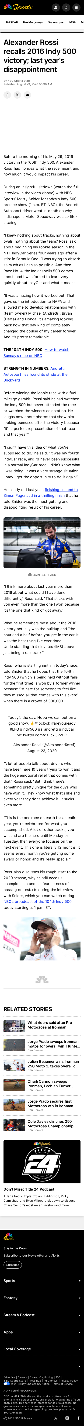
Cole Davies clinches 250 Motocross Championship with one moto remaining (50, 1123)
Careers (22, 1377)
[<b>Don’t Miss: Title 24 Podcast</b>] (42, 1161)
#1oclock (42, 723)
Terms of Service (62, 1383)
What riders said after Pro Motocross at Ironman (50, 1024)
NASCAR (12, 22)
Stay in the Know (15, 1248)
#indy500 (28, 729)
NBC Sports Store (15, 1380)
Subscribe (12, 1265)
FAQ (58, 1377)
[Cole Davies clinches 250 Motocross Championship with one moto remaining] (14, 1125)
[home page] (18, 7)
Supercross (56, 22)
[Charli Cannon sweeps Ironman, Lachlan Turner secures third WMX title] (14, 1085)
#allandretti (48, 729)
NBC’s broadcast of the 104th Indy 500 (38, 901)
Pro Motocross (33, 22)
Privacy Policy (69, 1380)
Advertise (9, 1377)
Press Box (34, 1380)
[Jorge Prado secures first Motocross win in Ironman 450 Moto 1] (14, 1105)
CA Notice (43, 1383)
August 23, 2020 (42, 750)
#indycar (66, 729)
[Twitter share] (17, 95)
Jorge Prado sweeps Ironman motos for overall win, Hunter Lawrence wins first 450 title (53, 1043)
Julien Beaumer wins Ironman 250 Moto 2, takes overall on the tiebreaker (53, 1063)
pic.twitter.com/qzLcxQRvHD (42, 735)
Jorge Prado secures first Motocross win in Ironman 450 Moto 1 (50, 1103)
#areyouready (63, 723)
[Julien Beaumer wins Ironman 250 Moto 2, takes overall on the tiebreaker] (14, 1065)
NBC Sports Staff (18, 80)
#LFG (14, 729)
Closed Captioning (41, 1377)
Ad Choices (51, 1380)
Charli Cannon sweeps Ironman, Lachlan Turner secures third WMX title (49, 1083)
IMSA (72, 22)
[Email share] (27, 95)
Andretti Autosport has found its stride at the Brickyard (35, 374)
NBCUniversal (28, 1390)
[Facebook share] (7, 95)
